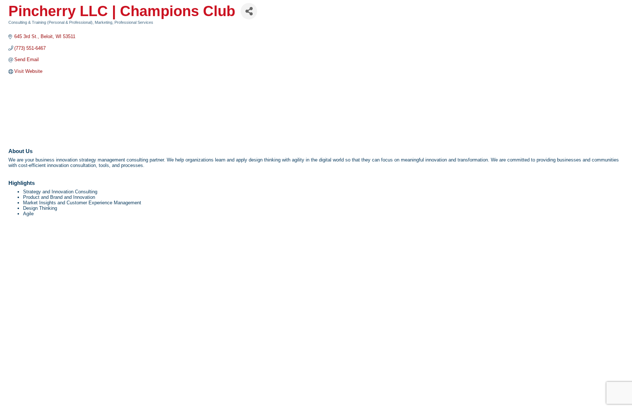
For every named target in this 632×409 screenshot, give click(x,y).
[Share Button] (249, 11)
